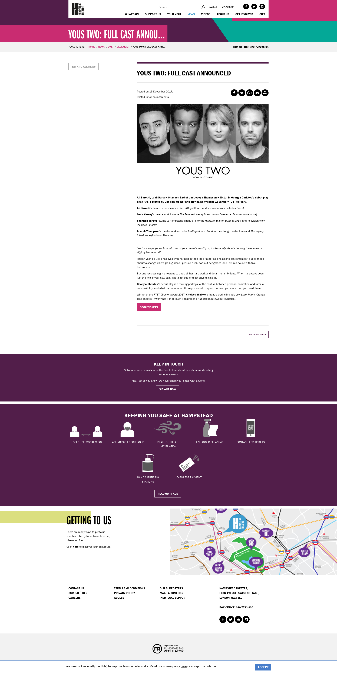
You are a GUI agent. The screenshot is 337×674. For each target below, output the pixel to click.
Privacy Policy (124, 593)
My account (229, 6)
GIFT (262, 14)
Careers (74, 597)
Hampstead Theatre (78, 9)
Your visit (174, 14)
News (191, 14)
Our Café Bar (77, 593)
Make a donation (171, 593)
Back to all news (83, 66)
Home (91, 46)
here (184, 666)
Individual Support (173, 597)
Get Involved (244, 14)
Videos (205, 14)
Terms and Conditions (129, 588)
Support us (153, 14)
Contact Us (76, 588)
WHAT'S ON (132, 14)
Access (119, 597)
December (123, 46)
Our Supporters (171, 588)
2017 (111, 46)
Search (203, 7)
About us (223, 14)
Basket (213, 6)
